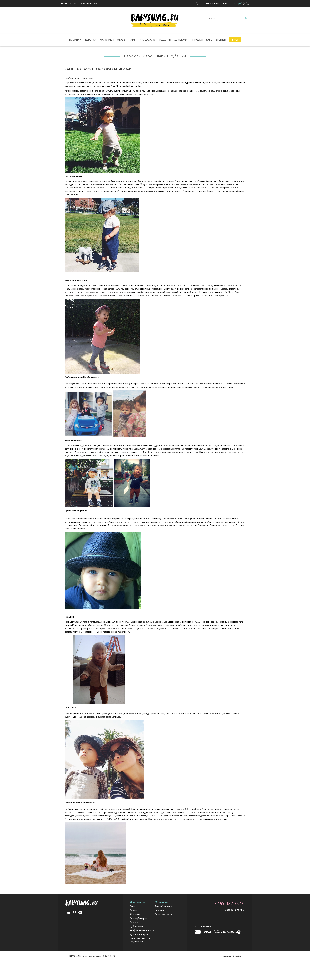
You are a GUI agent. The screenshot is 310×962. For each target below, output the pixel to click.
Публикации (136, 926)
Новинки (75, 39)
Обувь (121, 39)
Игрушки (197, 39)
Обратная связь (163, 914)
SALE (209, 39)
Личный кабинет (163, 906)
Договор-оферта (139, 934)
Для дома (180, 39)
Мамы (132, 39)
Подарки (165, 39)
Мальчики (107, 39)
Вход (208, 3)
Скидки (134, 922)
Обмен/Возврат (138, 918)
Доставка (135, 914)
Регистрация (220, 3)
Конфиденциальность (142, 930)
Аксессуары (147, 39)
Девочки (90, 39)
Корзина (159, 910)
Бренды (220, 39)
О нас (133, 906)
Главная (69, 69)
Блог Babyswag (85, 69)
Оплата (134, 910)
